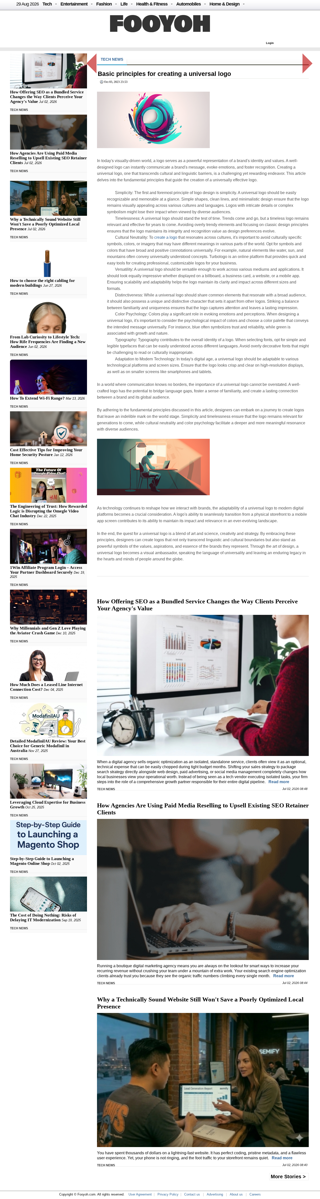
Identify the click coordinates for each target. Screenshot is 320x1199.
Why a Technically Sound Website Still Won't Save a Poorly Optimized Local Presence (45, 224)
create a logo (165, 237)
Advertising (215, 1194)
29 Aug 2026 (27, 3)
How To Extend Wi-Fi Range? (37, 398)
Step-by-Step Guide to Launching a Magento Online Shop (42, 861)
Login (270, 42)
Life (124, 3)
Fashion (104, 3)
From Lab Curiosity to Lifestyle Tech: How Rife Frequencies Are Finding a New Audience (48, 342)
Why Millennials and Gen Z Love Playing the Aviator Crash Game (48, 630)
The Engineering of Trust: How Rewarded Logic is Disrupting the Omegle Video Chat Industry (48, 511)
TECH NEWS (19, 110)
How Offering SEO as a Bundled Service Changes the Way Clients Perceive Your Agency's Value (47, 97)
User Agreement (140, 1194)
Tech (47, 3)
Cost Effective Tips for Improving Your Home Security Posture (46, 452)
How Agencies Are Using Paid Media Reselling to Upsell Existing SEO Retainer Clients (48, 158)
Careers (255, 1194)
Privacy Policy (168, 1194)
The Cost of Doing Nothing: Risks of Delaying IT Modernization (43, 917)
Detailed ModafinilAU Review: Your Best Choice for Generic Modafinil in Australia (48, 746)
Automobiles (188, 3)
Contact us (192, 1194)
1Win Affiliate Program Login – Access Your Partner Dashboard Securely (46, 570)
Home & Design (225, 3)
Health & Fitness (152, 3)
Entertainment (74, 3)
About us (236, 1194)
